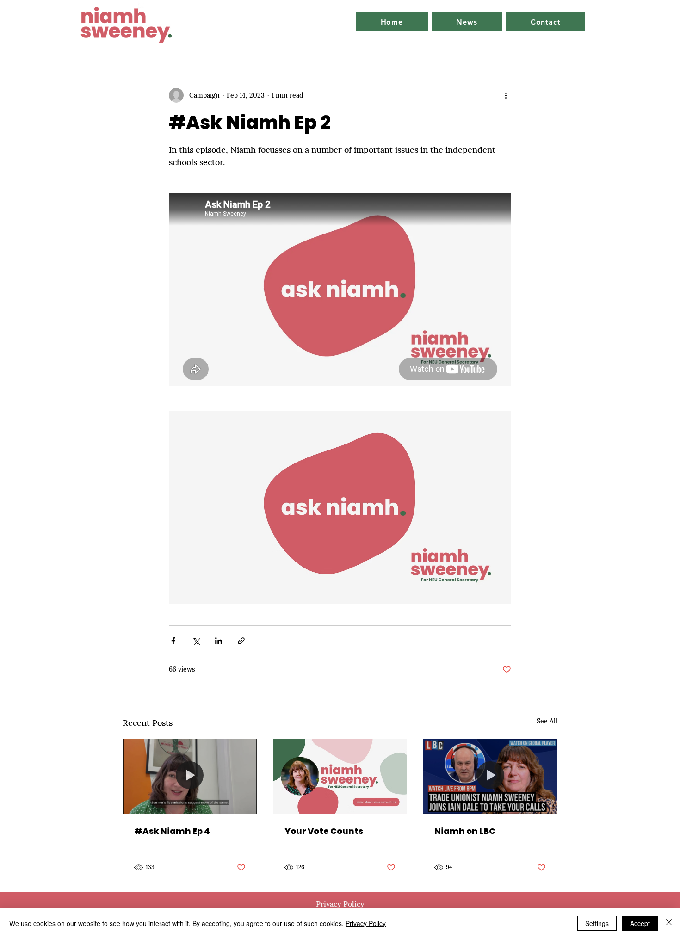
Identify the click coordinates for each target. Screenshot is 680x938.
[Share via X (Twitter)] (196, 640)
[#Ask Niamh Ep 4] (190, 776)
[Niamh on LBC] (490, 776)
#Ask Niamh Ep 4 (172, 831)
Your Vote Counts (323, 831)
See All (547, 721)
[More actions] (505, 95)
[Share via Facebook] (173, 640)
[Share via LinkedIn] (218, 640)
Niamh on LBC (464, 831)
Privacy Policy (366, 923)
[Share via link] (241, 640)
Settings (597, 923)
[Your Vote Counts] (340, 776)
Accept (640, 923)
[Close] (668, 923)
